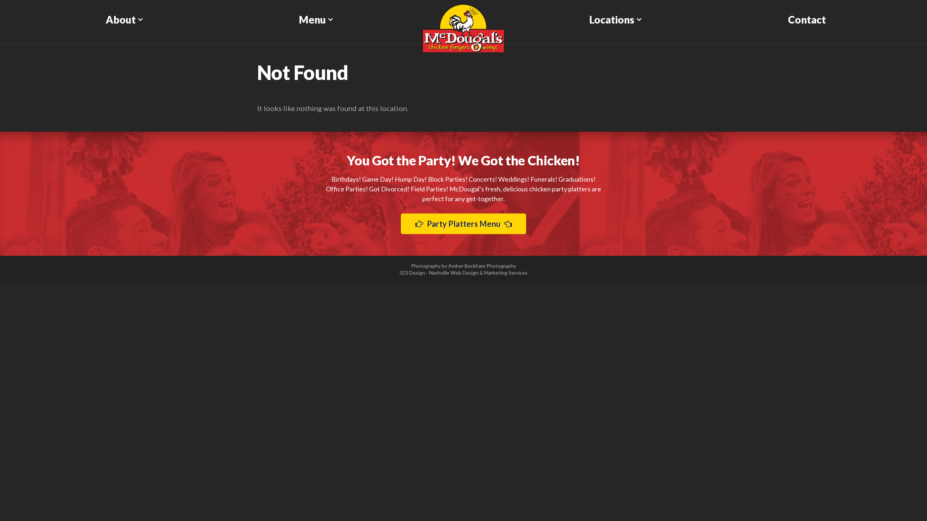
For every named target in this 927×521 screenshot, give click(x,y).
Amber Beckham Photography (482, 266)
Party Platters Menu (463, 224)
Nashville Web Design (453, 273)
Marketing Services (506, 273)
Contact (807, 19)
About (121, 19)
